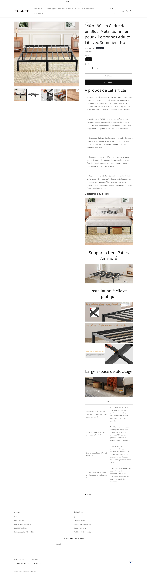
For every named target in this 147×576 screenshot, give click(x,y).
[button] (37, 8)
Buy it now (108, 82)
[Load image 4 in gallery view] (60, 95)
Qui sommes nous (20, 517)
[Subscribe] (90, 544)
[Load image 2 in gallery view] (34, 95)
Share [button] (89, 494)
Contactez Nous (19, 521)
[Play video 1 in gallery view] (73, 95)
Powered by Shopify (30, 571)
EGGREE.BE (22, 571)
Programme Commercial (22, 524)
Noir (89, 59)
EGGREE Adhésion (20, 528)
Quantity (87, 64)
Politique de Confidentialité (24, 532)
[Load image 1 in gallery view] (20, 95)
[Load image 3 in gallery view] (47, 95)
